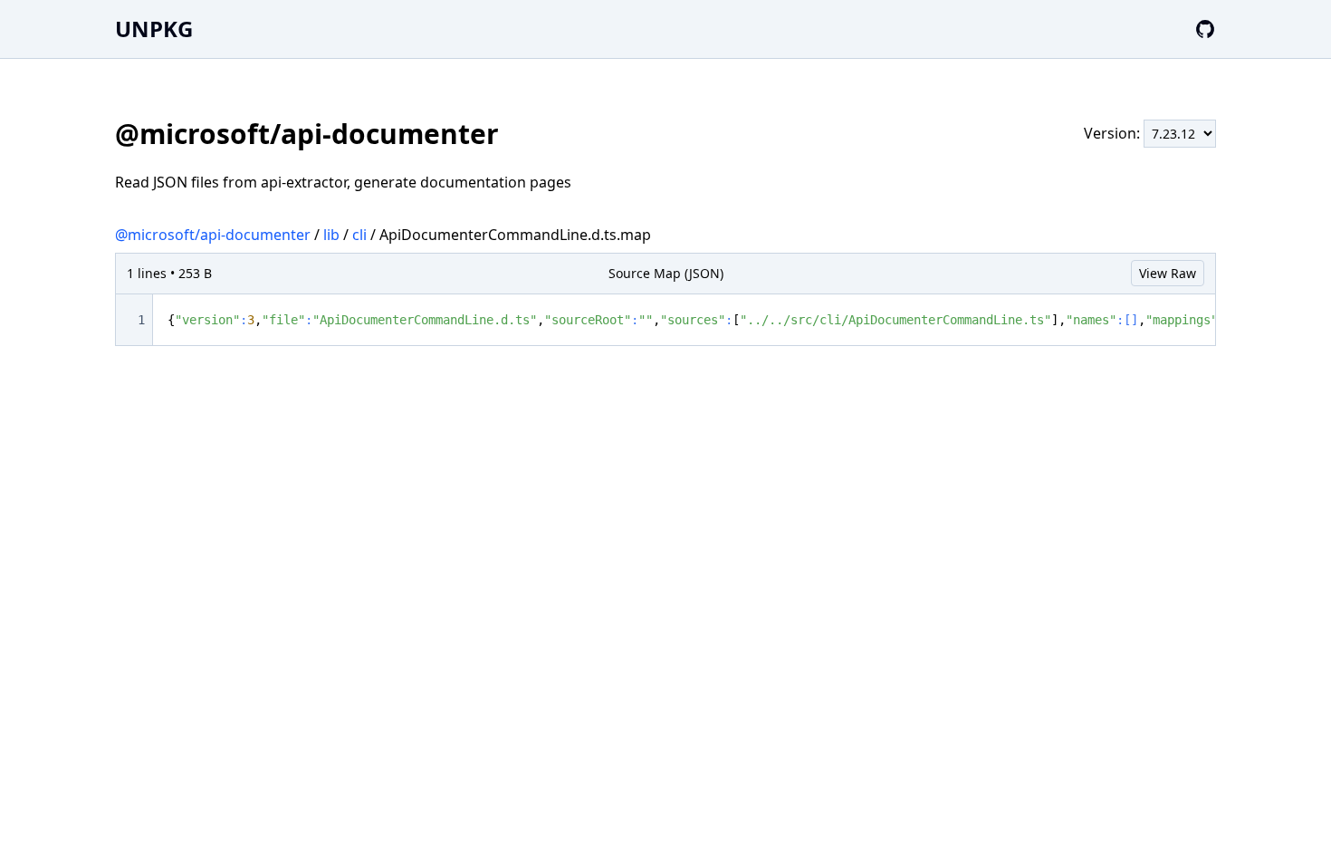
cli (359, 235)
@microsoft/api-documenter (213, 235)
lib (331, 235)
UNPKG (154, 28)
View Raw (1167, 273)
